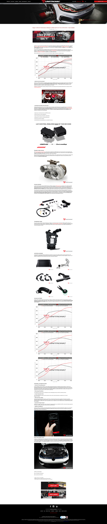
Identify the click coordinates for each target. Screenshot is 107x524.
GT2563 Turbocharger (65, 46)
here (71, 108)
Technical (50, 3)
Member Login (100, 1)
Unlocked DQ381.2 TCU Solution (58, 223)
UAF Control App (69, 107)
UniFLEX (36, 46)
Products (8, 1)
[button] (63, 517)
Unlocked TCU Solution (41, 51)
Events (40, 3)
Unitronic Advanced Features (43, 46)
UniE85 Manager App (37, 87)
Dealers (12, 1)
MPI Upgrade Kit (54, 50)
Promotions (56, 3)
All (67, 3)
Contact (29, 1)
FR (85, 1)
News (20, 1)
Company (16, 1)
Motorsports (24, 1)
